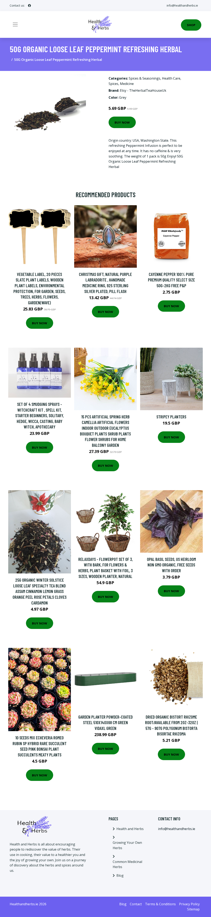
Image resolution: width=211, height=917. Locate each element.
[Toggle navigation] (15, 24)
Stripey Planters (171, 416)
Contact (136, 904)
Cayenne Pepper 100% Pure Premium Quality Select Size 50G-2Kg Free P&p (171, 280)
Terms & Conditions (160, 904)
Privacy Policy (189, 904)
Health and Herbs (130, 829)
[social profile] (29, 5)
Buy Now (122, 122)
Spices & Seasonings (144, 78)
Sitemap (193, 909)
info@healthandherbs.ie (182, 5)
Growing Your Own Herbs (127, 845)
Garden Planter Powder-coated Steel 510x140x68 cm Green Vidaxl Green (105, 722)
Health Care (171, 78)
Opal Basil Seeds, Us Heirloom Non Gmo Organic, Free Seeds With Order (171, 565)
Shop (191, 25)
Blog (120, 875)
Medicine (127, 83)
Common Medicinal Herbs (127, 864)
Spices (113, 83)
